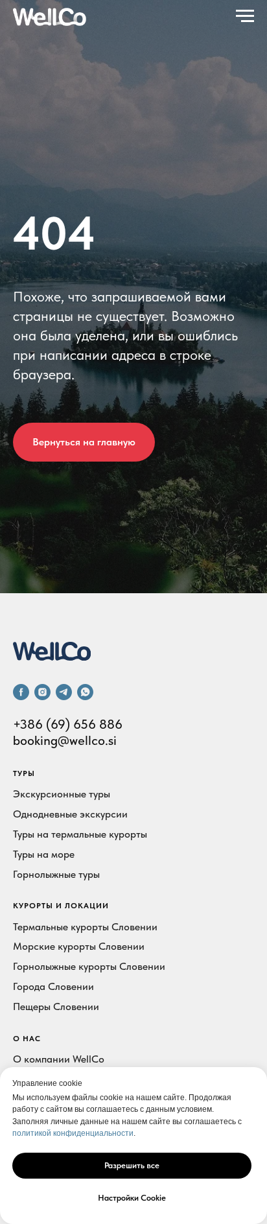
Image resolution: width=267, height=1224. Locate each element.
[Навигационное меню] (245, 16)
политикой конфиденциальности (73, 1133)
